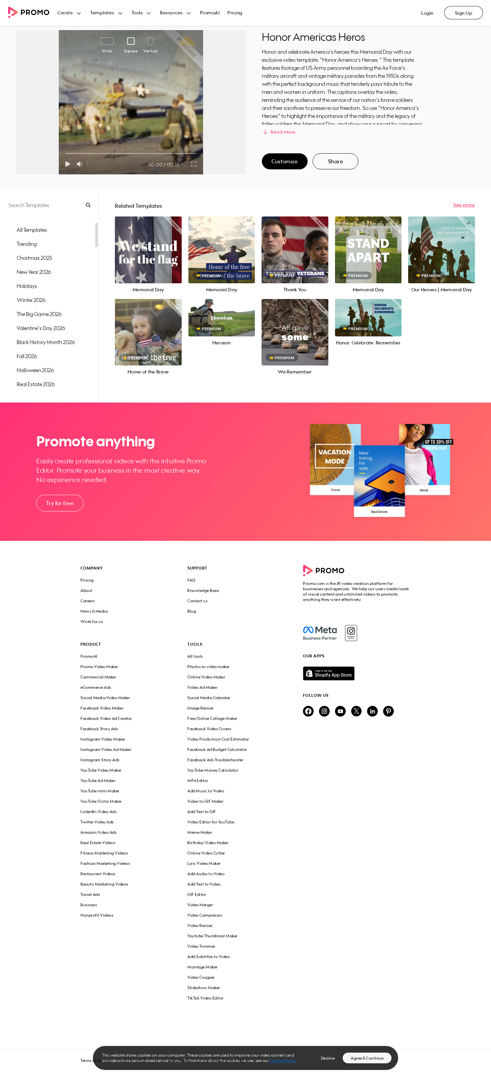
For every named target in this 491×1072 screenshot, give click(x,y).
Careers (87, 600)
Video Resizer (200, 925)
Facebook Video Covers (209, 728)
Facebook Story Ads (99, 728)
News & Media (94, 611)
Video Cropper (201, 977)
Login (427, 13)
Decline (328, 1058)
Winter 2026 (31, 300)
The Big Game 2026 (39, 314)
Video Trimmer (201, 946)
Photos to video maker (208, 666)
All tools (195, 656)
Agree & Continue (367, 1058)
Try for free (59, 503)
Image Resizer (200, 708)
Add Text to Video (204, 884)
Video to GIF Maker (205, 801)
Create (65, 12)
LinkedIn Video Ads (98, 811)
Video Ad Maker (202, 687)
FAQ (191, 580)
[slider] (65, 153)
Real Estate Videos (97, 842)
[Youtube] (340, 712)
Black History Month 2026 (46, 342)
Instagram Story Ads (100, 759)
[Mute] (81, 164)
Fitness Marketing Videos (104, 853)
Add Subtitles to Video (208, 956)
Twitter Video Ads (97, 821)
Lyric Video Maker (204, 863)
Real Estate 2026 (36, 384)
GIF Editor (196, 894)
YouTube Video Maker (101, 770)
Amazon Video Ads (98, 832)
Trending (27, 244)
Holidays (27, 286)
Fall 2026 (27, 356)
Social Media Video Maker (105, 697)
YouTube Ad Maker (98, 780)
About (86, 590)
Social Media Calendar (208, 697)
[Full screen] (194, 164)
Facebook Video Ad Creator (106, 718)
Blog (191, 611)
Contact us (197, 600)
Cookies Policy (283, 1060)
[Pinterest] (388, 712)
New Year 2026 (34, 272)
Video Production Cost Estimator (218, 739)
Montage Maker (202, 966)
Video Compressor (204, 915)
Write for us (91, 621)
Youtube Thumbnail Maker (212, 935)
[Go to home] (32, 13)
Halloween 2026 (35, 370)
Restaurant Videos (98, 873)
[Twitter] (356, 712)
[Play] (67, 164)
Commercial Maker (98, 676)
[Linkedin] (372, 712)
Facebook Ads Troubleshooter (215, 759)
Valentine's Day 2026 (41, 328)
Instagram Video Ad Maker (105, 749)
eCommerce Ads (95, 687)
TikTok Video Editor (205, 998)
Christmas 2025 (34, 258)
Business (88, 904)
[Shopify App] (357, 673)
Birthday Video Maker (207, 842)
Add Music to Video (205, 790)
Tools (137, 12)
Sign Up (464, 13)
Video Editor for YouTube (210, 821)
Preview (148, 242)
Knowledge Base (203, 590)
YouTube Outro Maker (101, 801)
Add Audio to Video (205, 873)
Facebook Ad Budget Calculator (217, 749)
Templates (102, 12)
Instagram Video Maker (102, 739)
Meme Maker (199, 832)
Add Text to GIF (201, 811)
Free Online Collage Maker (212, 718)
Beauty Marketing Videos (104, 884)
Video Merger (200, 904)
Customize (285, 161)
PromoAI (210, 12)
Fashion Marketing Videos (105, 863)
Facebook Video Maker (102, 708)
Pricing (234, 12)
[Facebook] (320, 633)
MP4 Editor (197, 780)
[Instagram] (351, 633)
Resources (171, 12)
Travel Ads (90, 894)
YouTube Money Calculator (212, 770)
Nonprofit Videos (96, 915)
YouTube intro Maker (100, 790)
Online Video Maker (206, 676)
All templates (32, 229)
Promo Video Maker (99, 666)
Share (335, 161)
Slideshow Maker (203, 987)
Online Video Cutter (206, 853)
